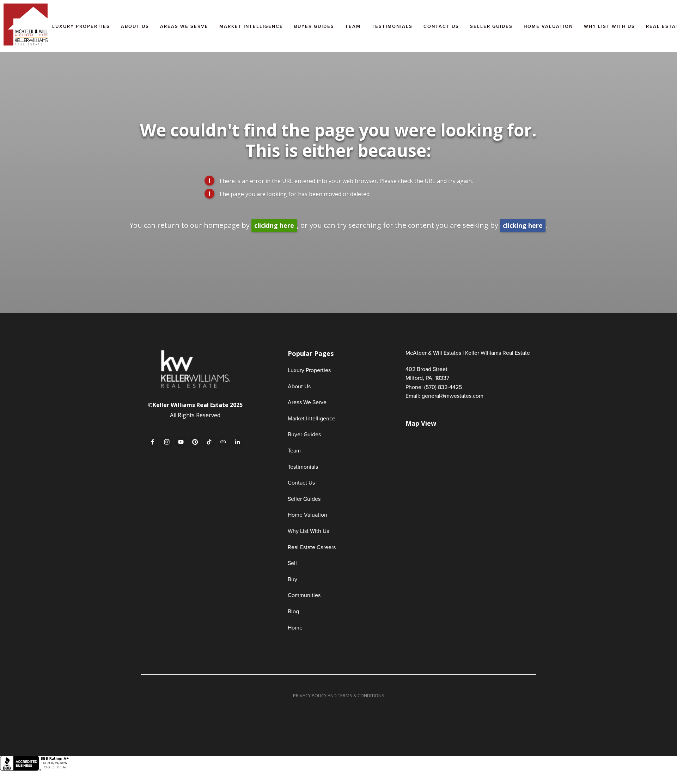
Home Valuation (548, 26)
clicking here (274, 225)
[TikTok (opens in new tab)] (209, 442)
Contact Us (441, 26)
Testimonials (392, 26)
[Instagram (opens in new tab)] (166, 442)
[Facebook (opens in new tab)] (152, 442)
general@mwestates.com (452, 396)
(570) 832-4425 (443, 387)
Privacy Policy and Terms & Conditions (338, 695)
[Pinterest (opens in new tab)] (195, 442)
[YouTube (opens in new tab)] (181, 442)
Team (353, 26)
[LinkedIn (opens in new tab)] (237, 442)
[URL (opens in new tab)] (223, 442)
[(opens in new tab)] (35, 769)
